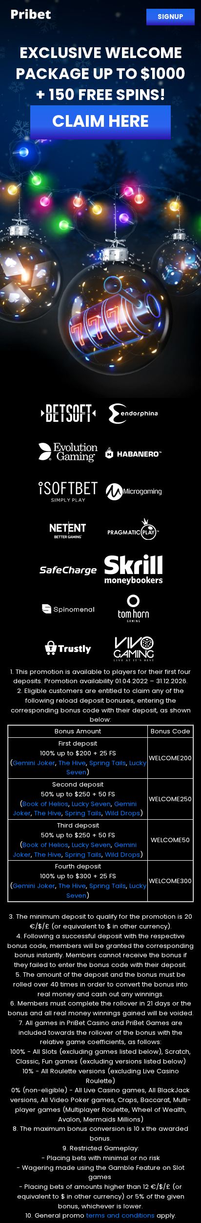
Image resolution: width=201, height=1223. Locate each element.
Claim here (100, 121)
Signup (170, 16)
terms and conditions (120, 1215)
